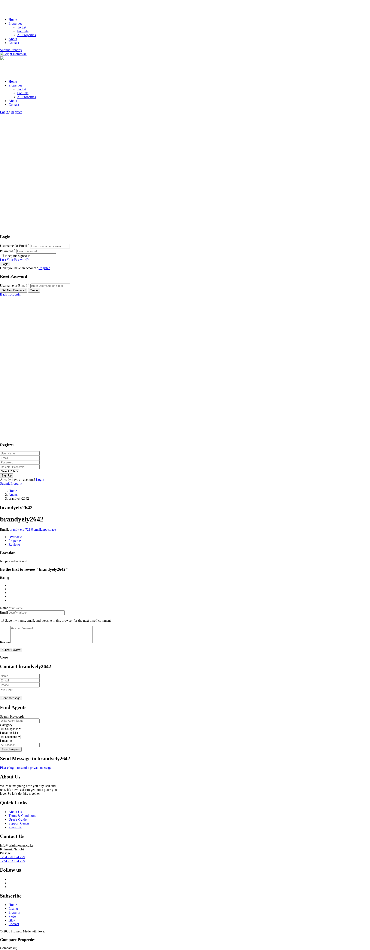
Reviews (14, 544)
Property (14, 912)
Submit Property (11, 50)
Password (6, 251)
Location (6, 740)
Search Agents (11, 749)
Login (4, 112)
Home (13, 19)
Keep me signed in (17, 256)
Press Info (15, 827)
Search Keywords (12, 716)
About (13, 39)
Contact (14, 43)
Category (6, 725)
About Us (15, 812)
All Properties (26, 35)
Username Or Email (13, 246)
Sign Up (7, 475)
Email (4, 612)
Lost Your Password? (14, 259)
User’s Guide (18, 819)
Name (4, 608)
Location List (9, 733)
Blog (12, 920)
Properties (15, 23)
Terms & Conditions (22, 815)
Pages (12, 916)
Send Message (11, 698)
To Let (21, 27)
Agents (13, 494)
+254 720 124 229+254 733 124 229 (12, 859)
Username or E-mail (13, 285)
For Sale (22, 31)
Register (16, 112)
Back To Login (10, 294)
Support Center (19, 823)
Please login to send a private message (25, 767)
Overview (15, 537)
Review (5, 642)
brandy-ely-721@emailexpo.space (33, 529)
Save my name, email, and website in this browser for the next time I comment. (58, 620)
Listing (13, 908)
